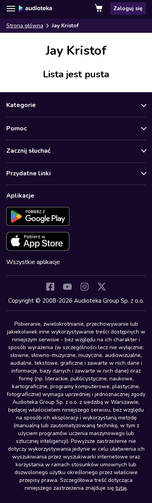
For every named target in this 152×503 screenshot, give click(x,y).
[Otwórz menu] (11, 8)
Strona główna (24, 25)
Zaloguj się (128, 8)
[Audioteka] (35, 8)
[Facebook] (50, 286)
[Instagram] (84, 286)
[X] (101, 286)
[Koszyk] (99, 8)
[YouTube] (67, 286)
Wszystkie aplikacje (33, 262)
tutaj (121, 488)
